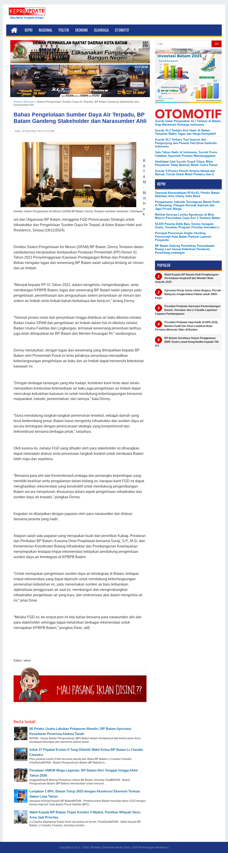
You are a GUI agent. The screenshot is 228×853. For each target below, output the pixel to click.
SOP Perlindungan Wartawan (150, 847)
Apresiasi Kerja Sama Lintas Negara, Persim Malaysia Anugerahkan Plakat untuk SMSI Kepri (188, 294)
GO (217, 43)
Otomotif (122, 30)
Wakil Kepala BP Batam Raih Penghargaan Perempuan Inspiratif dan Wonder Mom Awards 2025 (186, 278)
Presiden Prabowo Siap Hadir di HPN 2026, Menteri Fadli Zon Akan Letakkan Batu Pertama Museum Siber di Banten (186, 326)
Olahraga (101, 30)
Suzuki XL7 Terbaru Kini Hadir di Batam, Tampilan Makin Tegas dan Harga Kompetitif (185, 132)
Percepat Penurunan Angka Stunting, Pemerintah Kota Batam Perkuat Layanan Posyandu (183, 236)
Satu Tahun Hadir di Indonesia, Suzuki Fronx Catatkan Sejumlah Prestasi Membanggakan (186, 154)
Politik (64, 30)
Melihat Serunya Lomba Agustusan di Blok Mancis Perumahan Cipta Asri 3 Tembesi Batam (187, 216)
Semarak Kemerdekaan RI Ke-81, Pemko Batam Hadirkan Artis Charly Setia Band (187, 194)
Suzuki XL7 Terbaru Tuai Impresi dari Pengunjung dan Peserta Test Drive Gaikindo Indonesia (186, 143)
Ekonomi (81, 30)
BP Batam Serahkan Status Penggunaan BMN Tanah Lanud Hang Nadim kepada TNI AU (186, 342)
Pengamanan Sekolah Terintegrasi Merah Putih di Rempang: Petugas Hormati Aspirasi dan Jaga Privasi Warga (187, 205)
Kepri (29, 30)
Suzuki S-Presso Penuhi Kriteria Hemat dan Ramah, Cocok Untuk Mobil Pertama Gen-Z (185, 172)
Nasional (45, 30)
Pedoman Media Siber (116, 847)
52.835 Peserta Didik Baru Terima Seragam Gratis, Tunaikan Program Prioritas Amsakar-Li (187, 225)
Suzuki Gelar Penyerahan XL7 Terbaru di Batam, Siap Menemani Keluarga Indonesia (188, 122)
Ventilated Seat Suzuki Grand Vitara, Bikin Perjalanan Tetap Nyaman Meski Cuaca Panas (186, 163)
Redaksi (96, 847)
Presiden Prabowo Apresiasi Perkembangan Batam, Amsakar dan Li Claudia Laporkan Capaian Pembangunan (187, 310)
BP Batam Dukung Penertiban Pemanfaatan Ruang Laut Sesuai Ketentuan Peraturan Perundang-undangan (185, 249)
